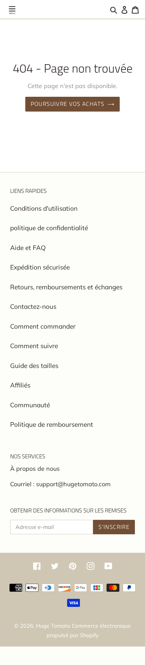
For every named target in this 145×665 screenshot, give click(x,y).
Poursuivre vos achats (68, 103)
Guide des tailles (34, 366)
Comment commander (43, 326)
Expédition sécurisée (40, 267)
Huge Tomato (53, 625)
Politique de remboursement (51, 424)
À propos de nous (35, 468)
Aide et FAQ (28, 248)
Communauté (30, 405)
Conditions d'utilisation (44, 208)
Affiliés (20, 385)
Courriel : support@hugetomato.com (60, 484)
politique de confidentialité (49, 228)
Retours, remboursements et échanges (66, 287)
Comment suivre (34, 346)
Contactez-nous (33, 306)
